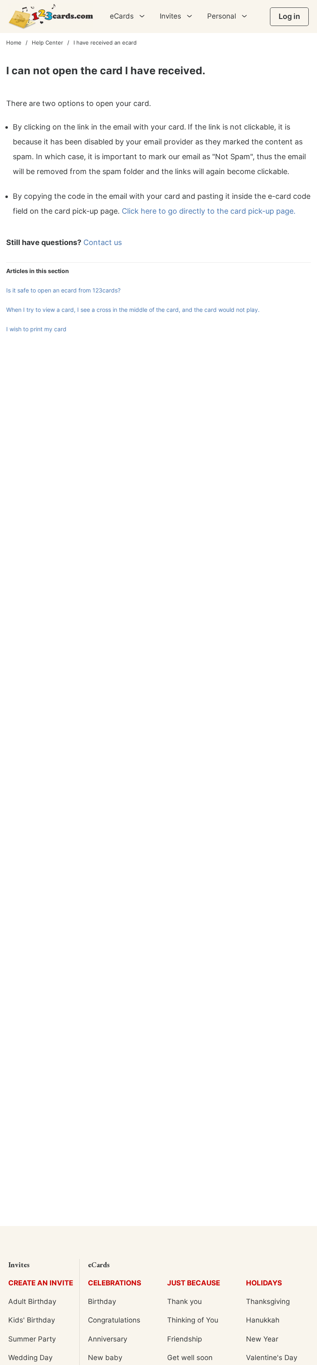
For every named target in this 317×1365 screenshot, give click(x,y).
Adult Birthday (32, 1301)
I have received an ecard (105, 42)
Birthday (102, 1301)
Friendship (184, 1339)
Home (13, 42)
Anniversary (107, 1339)
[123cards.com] (50, 16)
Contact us (102, 242)
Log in (289, 16)
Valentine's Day (271, 1357)
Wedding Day (30, 1357)
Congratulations (114, 1320)
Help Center (47, 42)
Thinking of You (192, 1320)
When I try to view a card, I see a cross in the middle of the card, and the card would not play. (133, 309)
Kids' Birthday (31, 1320)
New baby (105, 1357)
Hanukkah (262, 1320)
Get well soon (190, 1357)
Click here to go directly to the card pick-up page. (209, 211)
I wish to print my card (36, 328)
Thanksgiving (268, 1301)
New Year (262, 1339)
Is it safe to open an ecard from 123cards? (63, 290)
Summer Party (32, 1339)
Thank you (184, 1301)
